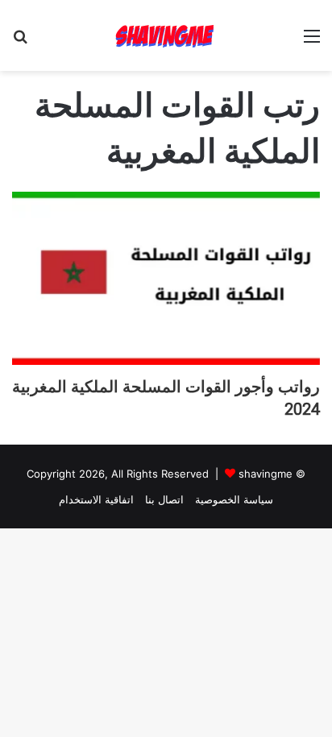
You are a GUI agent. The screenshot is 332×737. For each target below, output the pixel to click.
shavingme (266, 473)
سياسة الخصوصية (234, 499)
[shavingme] (166, 35)
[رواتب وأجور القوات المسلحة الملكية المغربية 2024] (166, 278)
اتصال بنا (164, 499)
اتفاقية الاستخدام (96, 499)
